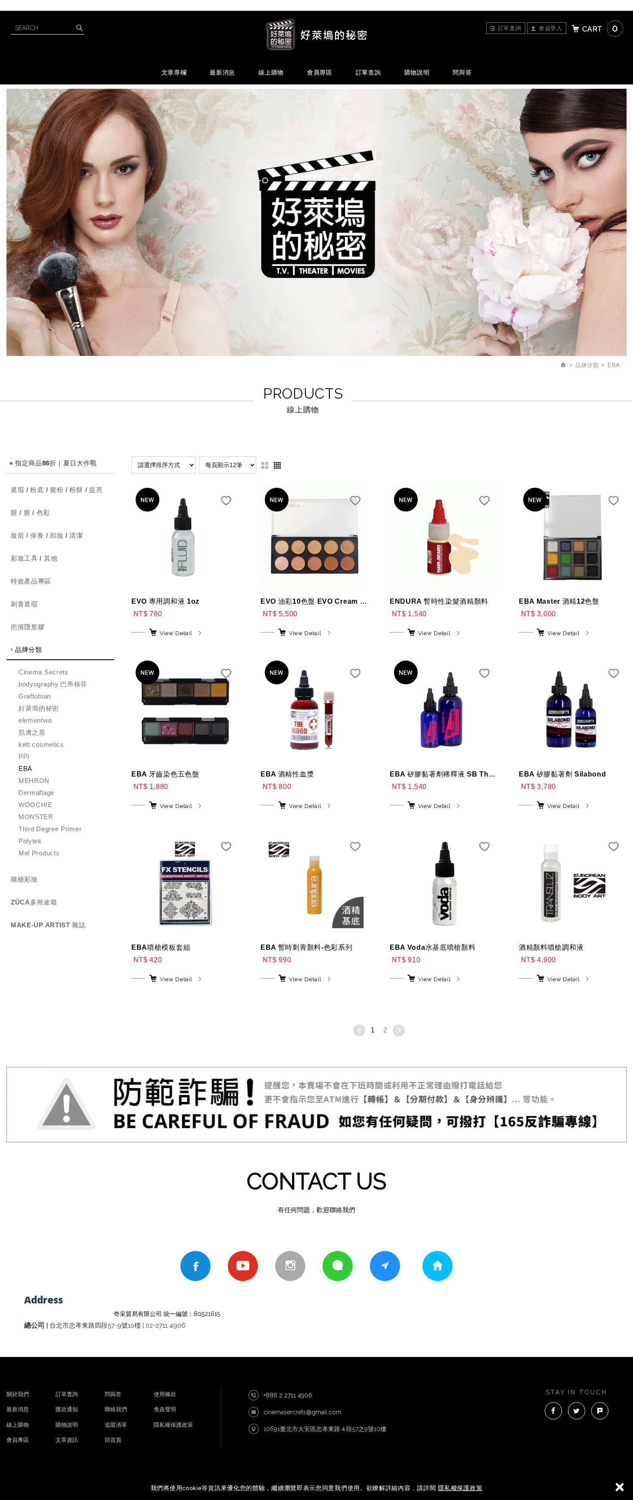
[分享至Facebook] (553, 1410)
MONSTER (36, 816)
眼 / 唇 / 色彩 (30, 512)
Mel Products (39, 853)
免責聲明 (165, 1409)
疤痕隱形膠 (28, 626)
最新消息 (17, 1409)
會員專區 (17, 1440)
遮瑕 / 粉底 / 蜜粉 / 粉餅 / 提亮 (56, 489)
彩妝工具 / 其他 (34, 558)
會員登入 (550, 28)
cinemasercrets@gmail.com (302, 1412)
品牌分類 (28, 649)
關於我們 (17, 1394)
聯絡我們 (116, 1409)
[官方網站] (385, 1266)
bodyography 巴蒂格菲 (53, 684)
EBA (25, 768)
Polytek (30, 841)
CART (599, 28)
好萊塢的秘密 (316, 34)
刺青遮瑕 (24, 604)
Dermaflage (36, 792)
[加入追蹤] (226, 502)
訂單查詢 (509, 28)
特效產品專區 (31, 581)
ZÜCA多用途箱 (34, 902)
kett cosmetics (41, 744)
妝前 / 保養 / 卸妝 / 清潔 (47, 535)
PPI (24, 756)
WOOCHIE (36, 804)
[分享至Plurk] (599, 1410)
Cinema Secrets (43, 672)
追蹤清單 (116, 1425)
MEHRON (34, 780)
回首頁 (113, 1440)
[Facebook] (195, 1266)
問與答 (113, 1394)
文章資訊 (67, 1440)
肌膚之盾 (32, 732)
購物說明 (417, 72)
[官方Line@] (338, 1266)
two (265, 465)
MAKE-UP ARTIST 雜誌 (48, 925)
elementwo (35, 720)
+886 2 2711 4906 (288, 1395)
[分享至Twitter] (576, 1410)
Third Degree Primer (50, 829)
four (277, 465)
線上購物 (17, 1425)
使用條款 (165, 1394)
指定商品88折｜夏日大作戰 (56, 463)
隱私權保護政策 (460, 1487)
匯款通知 (67, 1409)
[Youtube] (243, 1266)
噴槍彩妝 (24, 879)
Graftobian (35, 696)
